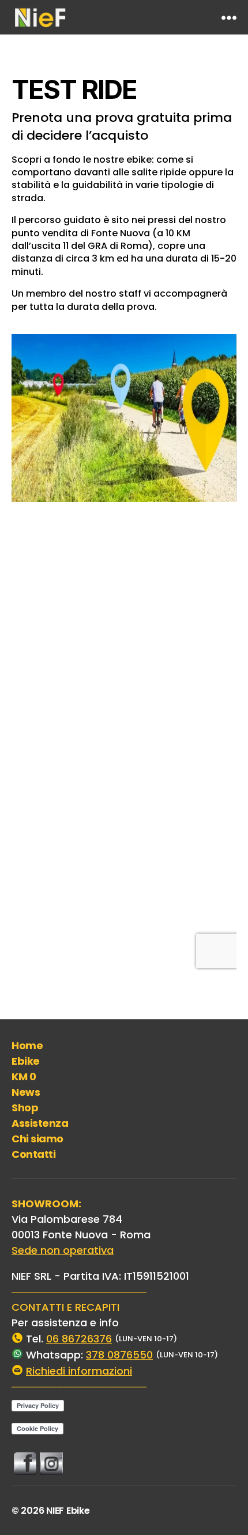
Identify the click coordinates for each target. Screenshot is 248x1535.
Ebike (26, 1061)
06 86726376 (79, 1338)
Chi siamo (37, 1138)
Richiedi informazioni (79, 1371)
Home (27, 1045)
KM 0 (24, 1076)
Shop (25, 1107)
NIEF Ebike (67, 1510)
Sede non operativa (63, 1250)
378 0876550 (119, 1355)
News (26, 1092)
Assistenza (40, 1123)
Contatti (33, 1154)
